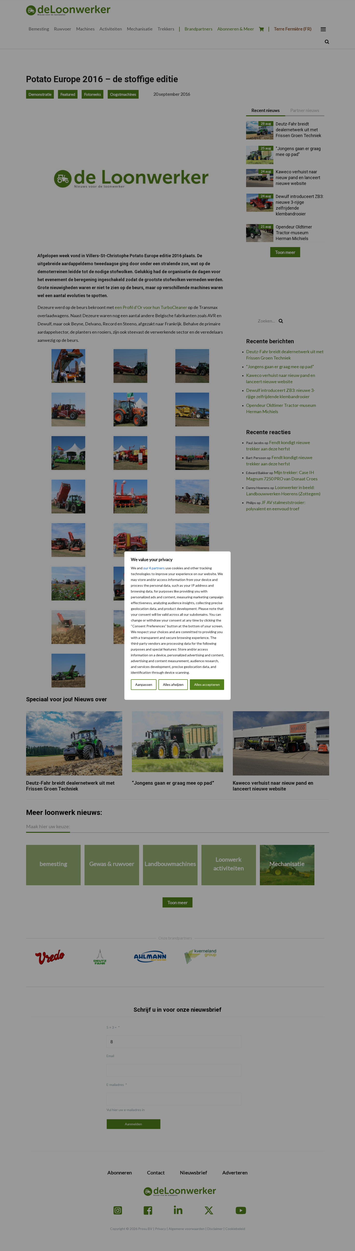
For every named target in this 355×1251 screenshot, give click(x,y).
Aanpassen (143, 684)
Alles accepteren (207, 684)
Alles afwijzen (173, 684)
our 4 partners (154, 568)
